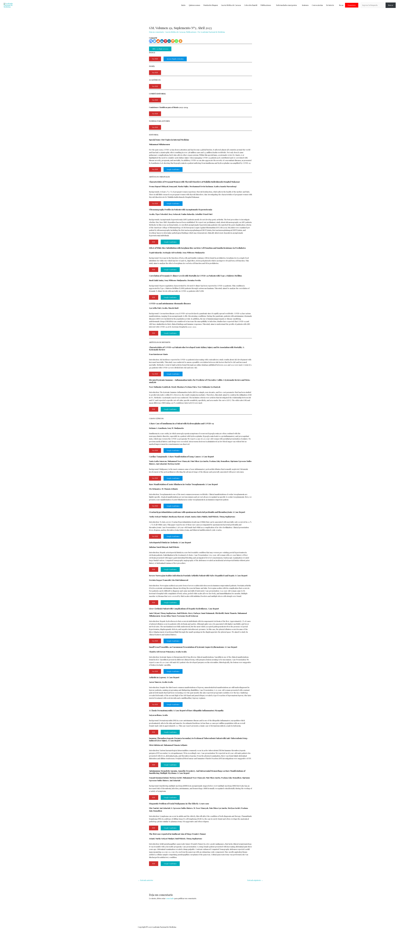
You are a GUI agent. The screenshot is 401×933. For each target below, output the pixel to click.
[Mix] (173, 41)
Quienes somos (194, 5)
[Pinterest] (165, 41)
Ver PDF (155, 59)
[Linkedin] (162, 41)
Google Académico (173, 169)
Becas (341, 5)
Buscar (390, 5)
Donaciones (352, 5)
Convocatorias (317, 5)
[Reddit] (158, 41)
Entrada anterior (145, 880)
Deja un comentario (156, 32)
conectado (170, 898)
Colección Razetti (250, 5)
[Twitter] (154, 41)
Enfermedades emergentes (286, 5)
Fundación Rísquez (210, 5)
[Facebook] (151, 41)
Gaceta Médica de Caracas (231, 5)
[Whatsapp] (176, 41)
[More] (180, 41)
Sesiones (305, 5)
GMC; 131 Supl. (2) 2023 (160, 49)
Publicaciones (266, 5)
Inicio (183, 5)
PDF (153, 242)
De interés (330, 5)
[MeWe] (169, 41)
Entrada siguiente (255, 880)
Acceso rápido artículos (175, 59)
